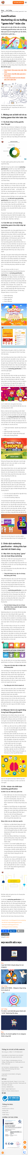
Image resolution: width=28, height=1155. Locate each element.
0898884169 (10, 1087)
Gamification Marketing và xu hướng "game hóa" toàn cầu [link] (14, 12)
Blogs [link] (2, 10)
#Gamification (5, 920)
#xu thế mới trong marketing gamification (12, 922)
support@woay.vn (10, 1089)
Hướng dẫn (5, 1110)
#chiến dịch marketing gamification (10, 924)
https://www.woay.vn (13, 1091)
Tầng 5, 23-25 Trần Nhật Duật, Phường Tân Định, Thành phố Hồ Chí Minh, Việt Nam (14, 1083)
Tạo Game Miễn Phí (18, 2)
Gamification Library (8, 1108)
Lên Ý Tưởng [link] (9, 10)
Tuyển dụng (5, 1114)
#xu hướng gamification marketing (17, 920)
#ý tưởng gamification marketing (9, 926)
